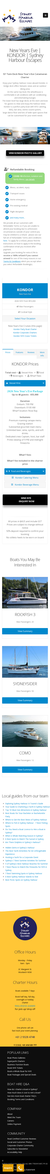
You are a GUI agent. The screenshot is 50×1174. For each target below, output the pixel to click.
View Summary (25, 631)
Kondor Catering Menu (26, 477)
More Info (42, 354)
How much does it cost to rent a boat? (24, 1092)
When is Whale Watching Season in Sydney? (24, 836)
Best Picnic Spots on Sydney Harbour (21, 880)
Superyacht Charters (16, 1061)
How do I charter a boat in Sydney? (22, 1089)
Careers (10, 1120)
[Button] (45, 15)
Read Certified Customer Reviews (21, 1138)
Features (19, 352)
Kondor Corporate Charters (25, 332)
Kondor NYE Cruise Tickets (25, 336)
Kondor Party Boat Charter (25, 329)
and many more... (17, 217)
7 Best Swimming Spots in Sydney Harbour (23, 873)
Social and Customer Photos (19, 1142)
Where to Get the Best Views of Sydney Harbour (26, 819)
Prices (7, 352)
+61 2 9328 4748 (25, 1037)
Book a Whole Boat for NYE (19, 1071)
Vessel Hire (14, 383)
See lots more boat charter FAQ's (21, 1096)
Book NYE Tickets (15, 1068)
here (5, 240)
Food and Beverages (21, 471)
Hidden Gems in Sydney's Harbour (20, 847)
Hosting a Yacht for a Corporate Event (21, 857)
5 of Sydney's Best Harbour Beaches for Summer (26, 863)
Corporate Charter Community (20, 1145)
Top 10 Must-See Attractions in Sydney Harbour (26, 810)
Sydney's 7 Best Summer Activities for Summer (25, 860)
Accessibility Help (14, 1152)
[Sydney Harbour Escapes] (18, 16)
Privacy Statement (27, 1169)
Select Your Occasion (25, 318)
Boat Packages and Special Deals (21, 1074)
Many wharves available (25, 1006)
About (10, 1114)
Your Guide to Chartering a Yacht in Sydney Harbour (27, 806)
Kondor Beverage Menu (26, 484)
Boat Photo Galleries (16, 1058)
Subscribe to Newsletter (17, 1149)
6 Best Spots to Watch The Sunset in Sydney (24, 839)
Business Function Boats (18, 1064)
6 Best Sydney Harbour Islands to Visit (21, 876)
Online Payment (14, 1124)
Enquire (8, 1168)
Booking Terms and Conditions (20, 1099)
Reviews (31, 352)
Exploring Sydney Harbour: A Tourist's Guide (24, 803)
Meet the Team (14, 1117)
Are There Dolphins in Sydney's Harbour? (22, 842)
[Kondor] (6, 130)
